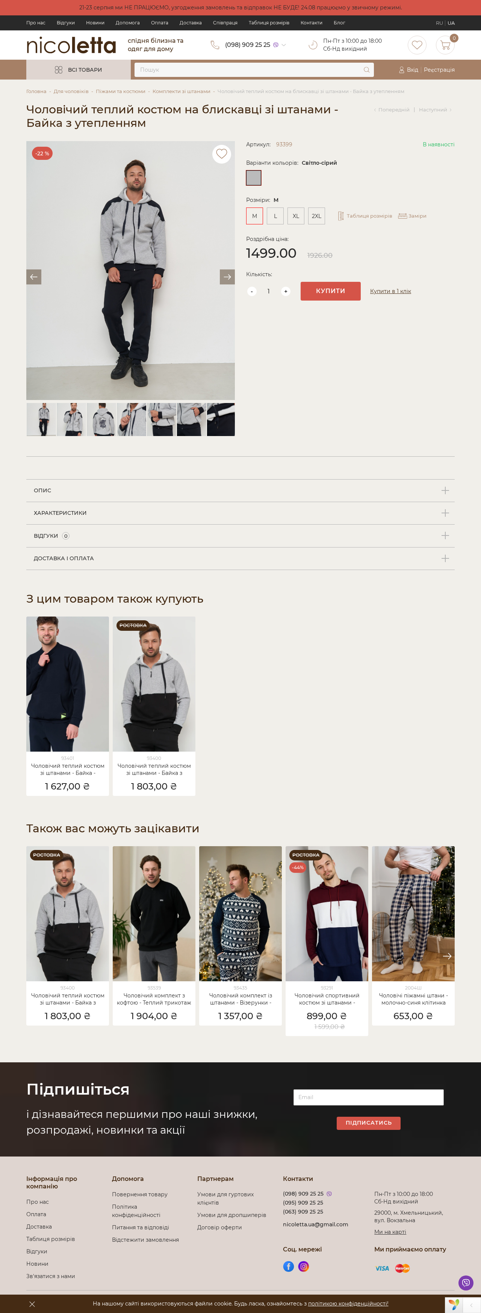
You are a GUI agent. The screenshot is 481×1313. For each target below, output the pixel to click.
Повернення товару (140, 1194)
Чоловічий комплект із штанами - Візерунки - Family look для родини (240, 999)
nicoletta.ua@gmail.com (315, 1224)
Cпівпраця (225, 23)
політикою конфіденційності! (348, 1303)
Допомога (128, 23)
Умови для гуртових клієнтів (225, 1198)
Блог (339, 23)
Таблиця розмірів (269, 23)
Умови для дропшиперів (231, 1215)
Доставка (191, 23)
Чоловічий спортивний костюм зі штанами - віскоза (327, 999)
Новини (95, 23)
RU (439, 23)
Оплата (159, 23)
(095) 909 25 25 (303, 1202)
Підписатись (369, 1122)
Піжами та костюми (120, 91)
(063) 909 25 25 (303, 1211)
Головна (36, 91)
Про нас (35, 23)
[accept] (32, 1304)
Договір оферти (219, 1227)
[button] (447, 956)
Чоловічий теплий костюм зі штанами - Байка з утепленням (154, 770)
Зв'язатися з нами (50, 1276)
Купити (330, 291)
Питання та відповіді (140, 1227)
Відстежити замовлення (145, 1239)
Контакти (311, 23)
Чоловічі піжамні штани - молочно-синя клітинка (413, 999)
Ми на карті (390, 1232)
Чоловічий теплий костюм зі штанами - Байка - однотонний (67, 770)
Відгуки (66, 23)
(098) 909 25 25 (247, 44)
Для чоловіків (71, 91)
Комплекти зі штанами (181, 91)
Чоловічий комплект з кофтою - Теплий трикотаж (154, 999)
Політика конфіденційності (137, 1210)
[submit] (367, 70)
